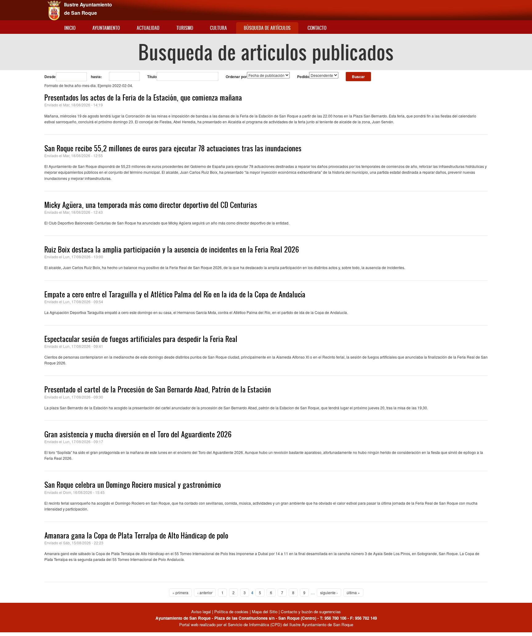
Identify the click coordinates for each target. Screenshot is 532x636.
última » (353, 592)
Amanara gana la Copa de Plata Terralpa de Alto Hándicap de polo (136, 535)
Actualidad (148, 28)
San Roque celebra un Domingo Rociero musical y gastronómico (132, 485)
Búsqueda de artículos (267, 28)
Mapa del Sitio (264, 611)
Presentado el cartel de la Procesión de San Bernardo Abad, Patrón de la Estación (157, 389)
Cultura (218, 28)
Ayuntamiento (106, 28)
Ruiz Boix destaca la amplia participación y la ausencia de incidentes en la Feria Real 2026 (171, 249)
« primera (180, 592)
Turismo (184, 28)
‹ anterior (204, 592)
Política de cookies (231, 611)
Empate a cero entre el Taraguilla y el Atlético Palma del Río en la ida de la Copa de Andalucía (174, 294)
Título (152, 76)
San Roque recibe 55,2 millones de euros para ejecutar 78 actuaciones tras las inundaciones (172, 148)
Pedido (303, 76)
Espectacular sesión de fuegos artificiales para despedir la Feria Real (140, 339)
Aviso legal (201, 611)
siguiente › (329, 592)
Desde (50, 76)
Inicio (69, 28)
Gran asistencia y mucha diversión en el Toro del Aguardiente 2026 (138, 434)
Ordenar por (236, 76)
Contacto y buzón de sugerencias (311, 611)
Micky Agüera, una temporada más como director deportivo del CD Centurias (150, 205)
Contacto (317, 28)
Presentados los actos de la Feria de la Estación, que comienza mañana (143, 97)
